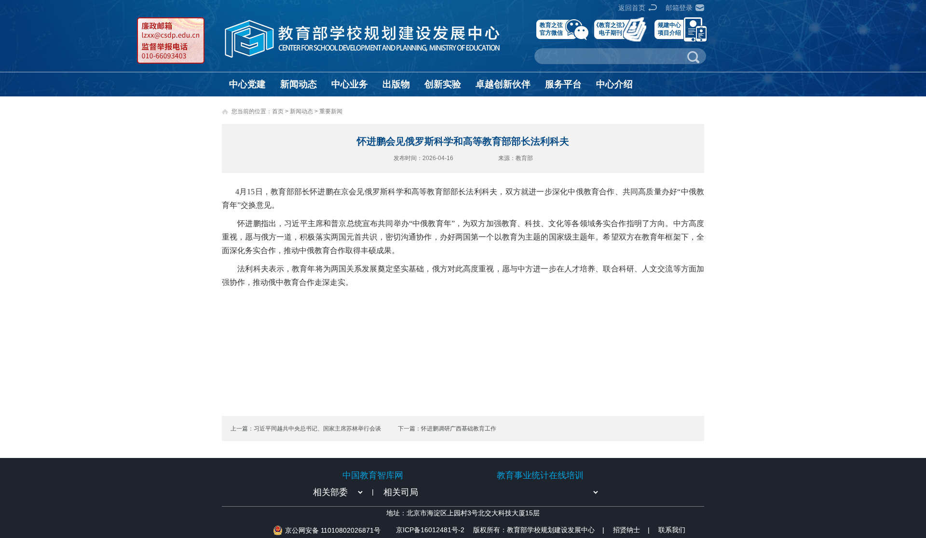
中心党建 (247, 84)
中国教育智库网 (372, 475)
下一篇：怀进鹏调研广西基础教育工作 (447, 428)
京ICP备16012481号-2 (430, 530)
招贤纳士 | (631, 530)
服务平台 (563, 84)
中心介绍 (614, 84)
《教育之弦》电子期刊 (610, 29)
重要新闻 (330, 111)
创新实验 (442, 84)
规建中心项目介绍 (669, 29)
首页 (278, 111)
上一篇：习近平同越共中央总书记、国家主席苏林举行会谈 (306, 428)
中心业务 (349, 84)
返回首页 (631, 8)
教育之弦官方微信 (551, 29)
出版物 (396, 84)
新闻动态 (298, 84)
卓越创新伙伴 (503, 84)
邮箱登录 (679, 8)
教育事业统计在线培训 (540, 475)
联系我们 (671, 530)
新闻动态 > (304, 111)
